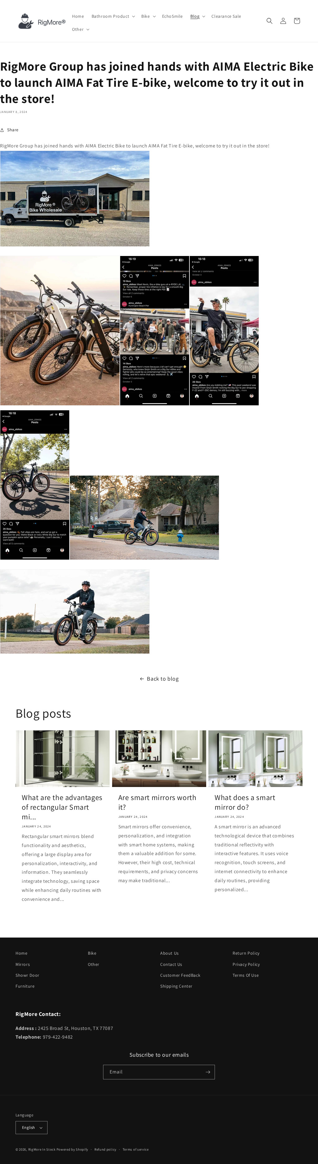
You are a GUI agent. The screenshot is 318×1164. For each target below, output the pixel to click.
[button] (113, 16)
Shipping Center (176, 986)
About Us (169, 953)
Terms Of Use (246, 975)
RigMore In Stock (42, 1149)
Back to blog (163, 678)
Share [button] (13, 130)
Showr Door (27, 975)
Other (93, 964)
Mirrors (23, 964)
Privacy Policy (246, 964)
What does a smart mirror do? (245, 802)
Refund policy (105, 1149)
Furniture (25, 986)
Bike (92, 953)
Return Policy (246, 953)
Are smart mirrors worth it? (157, 802)
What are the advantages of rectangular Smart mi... (62, 807)
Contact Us (171, 964)
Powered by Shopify (73, 1149)
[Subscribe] (208, 1072)
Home (21, 953)
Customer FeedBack (180, 975)
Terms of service (136, 1149)
